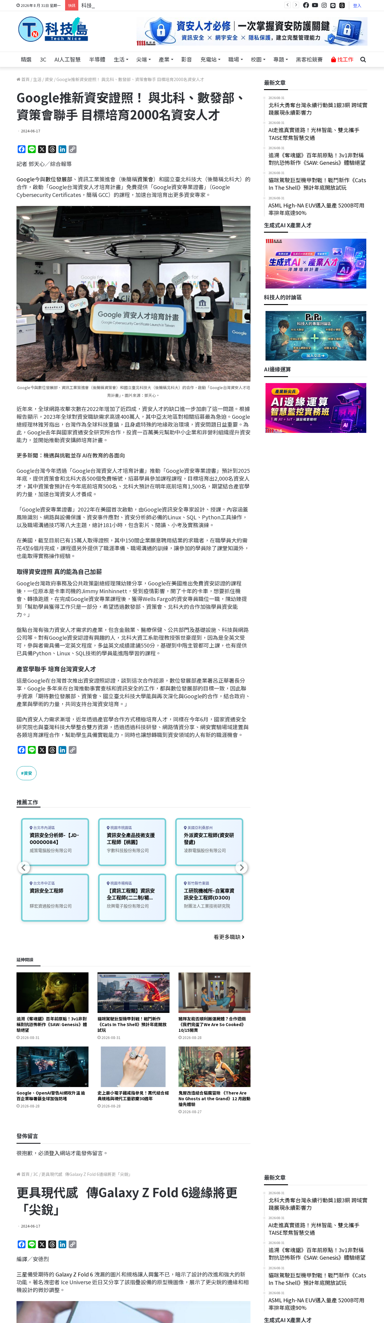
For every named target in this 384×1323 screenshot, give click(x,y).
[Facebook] (306, 5)
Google (25, 179)
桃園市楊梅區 (121, 883)
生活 (119, 59)
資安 (49, 79)
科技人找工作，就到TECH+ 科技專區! (126, 5)
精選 (26, 59)
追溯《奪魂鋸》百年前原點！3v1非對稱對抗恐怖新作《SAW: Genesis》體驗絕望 (51, 1024)
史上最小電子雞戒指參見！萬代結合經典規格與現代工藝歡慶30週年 (133, 1095)
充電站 (208, 59)
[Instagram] (324, 5)
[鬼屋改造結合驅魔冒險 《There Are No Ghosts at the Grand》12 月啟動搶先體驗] (214, 1067)
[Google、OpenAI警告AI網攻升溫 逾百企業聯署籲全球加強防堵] (52, 1067)
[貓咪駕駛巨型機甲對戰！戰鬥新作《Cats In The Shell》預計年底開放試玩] (134, 992)
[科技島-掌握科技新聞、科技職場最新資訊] (53, 29)
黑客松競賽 (309, 59)
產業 (164, 59)
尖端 (141, 59)
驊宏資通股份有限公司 (51, 905)
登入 (357, 5)
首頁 (25, 79)
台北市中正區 (43, 883)
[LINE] (333, 5)
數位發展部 (58, 179)
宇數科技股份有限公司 (128, 850)
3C (43, 59)
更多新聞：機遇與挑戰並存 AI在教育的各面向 (70, 455)
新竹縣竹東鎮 (198, 883)
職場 (233, 59)
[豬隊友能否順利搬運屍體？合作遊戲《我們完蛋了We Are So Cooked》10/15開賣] (214, 992)
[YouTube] (315, 5)
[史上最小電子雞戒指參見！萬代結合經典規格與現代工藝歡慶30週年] (134, 1067)
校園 (256, 59)
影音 (186, 59)
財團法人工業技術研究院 (207, 905)
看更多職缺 (228, 937)
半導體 (97, 59)
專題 (278, 59)
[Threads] (342, 5)
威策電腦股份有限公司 (51, 850)
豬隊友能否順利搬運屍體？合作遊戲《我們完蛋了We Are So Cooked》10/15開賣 (212, 1024)
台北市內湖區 (43, 828)
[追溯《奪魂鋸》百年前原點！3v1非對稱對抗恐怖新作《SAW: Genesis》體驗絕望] (52, 992)
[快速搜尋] (363, 59)
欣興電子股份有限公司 (128, 905)
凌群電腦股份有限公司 (205, 850)
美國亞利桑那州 (200, 828)
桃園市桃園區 (121, 828)
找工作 (344, 59)
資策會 (145, 179)
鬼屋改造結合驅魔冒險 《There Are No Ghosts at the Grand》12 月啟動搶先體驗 (214, 1098)
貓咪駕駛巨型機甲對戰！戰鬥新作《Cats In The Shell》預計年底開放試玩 (132, 1024)
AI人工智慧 (68, 59)
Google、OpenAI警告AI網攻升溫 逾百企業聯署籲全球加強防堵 (50, 1095)
